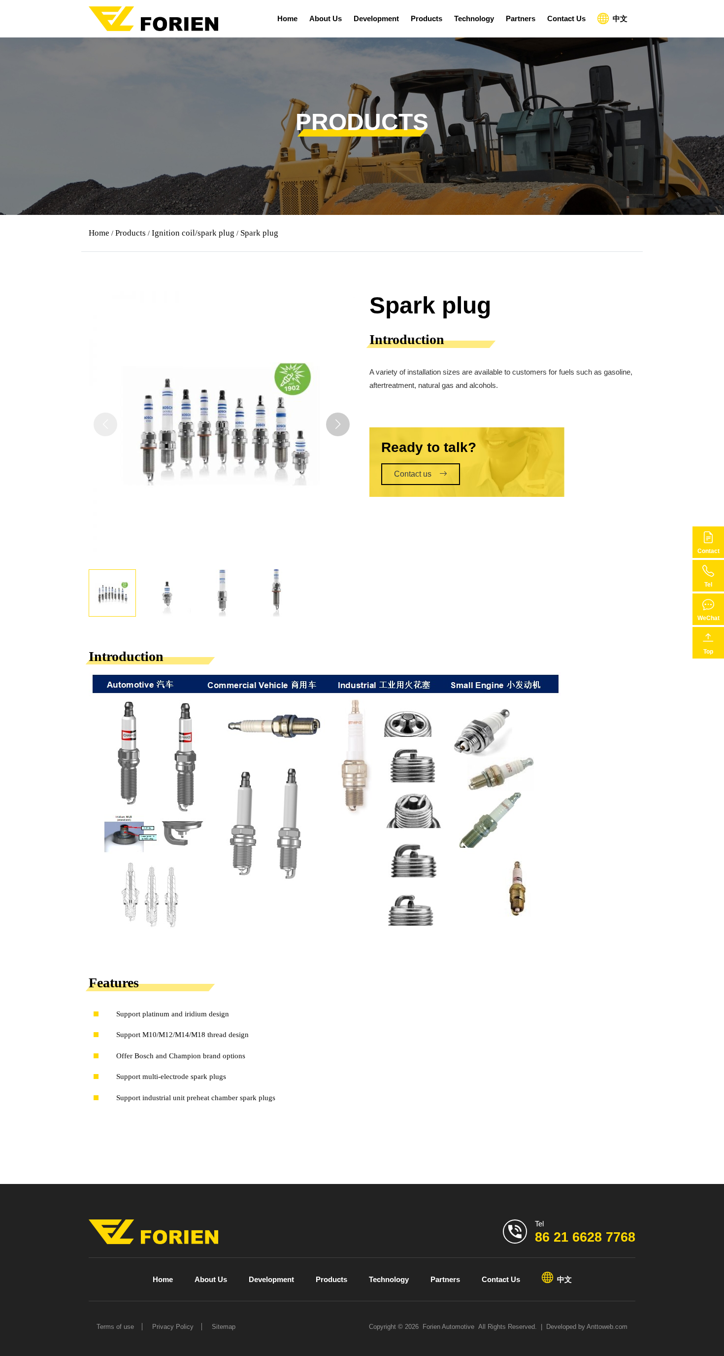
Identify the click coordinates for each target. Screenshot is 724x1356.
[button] (338, 424)
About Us (325, 18)
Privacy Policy (173, 1326)
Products (426, 18)
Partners (520, 18)
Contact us (412, 474)
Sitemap (223, 1326)
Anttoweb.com (607, 1326)
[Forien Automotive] (153, 19)
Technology (474, 18)
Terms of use (115, 1326)
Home (287, 18)
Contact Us (566, 18)
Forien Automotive (448, 1326)
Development (376, 18)
